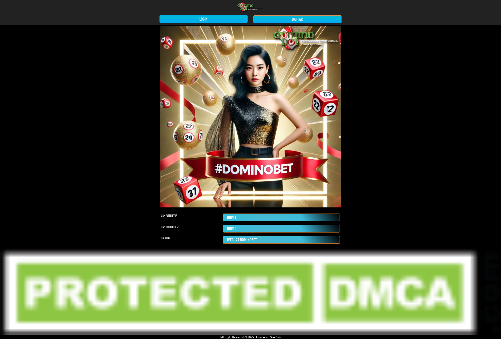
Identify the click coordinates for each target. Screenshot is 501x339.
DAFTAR (297, 19)
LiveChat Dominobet (241, 239)
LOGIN (203, 19)
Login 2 (231, 228)
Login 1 (231, 217)
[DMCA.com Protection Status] (250, 333)
